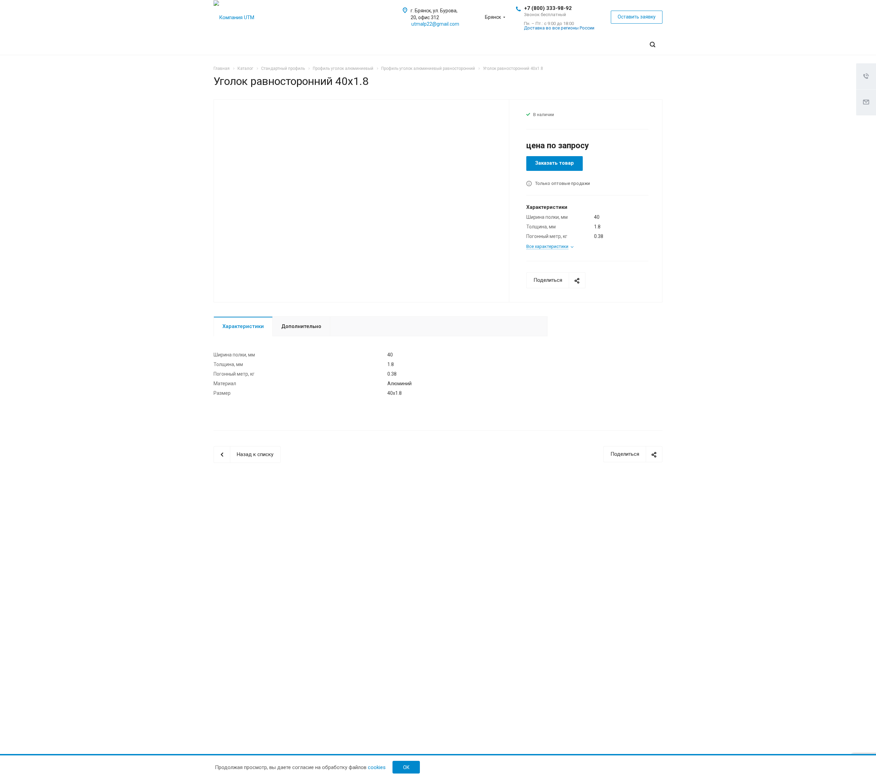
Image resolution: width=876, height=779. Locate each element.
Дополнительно (301, 326)
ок (406, 767)
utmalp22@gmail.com (435, 24)
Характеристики (243, 326)
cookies (377, 767)
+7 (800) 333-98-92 (548, 8)
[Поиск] (652, 45)
